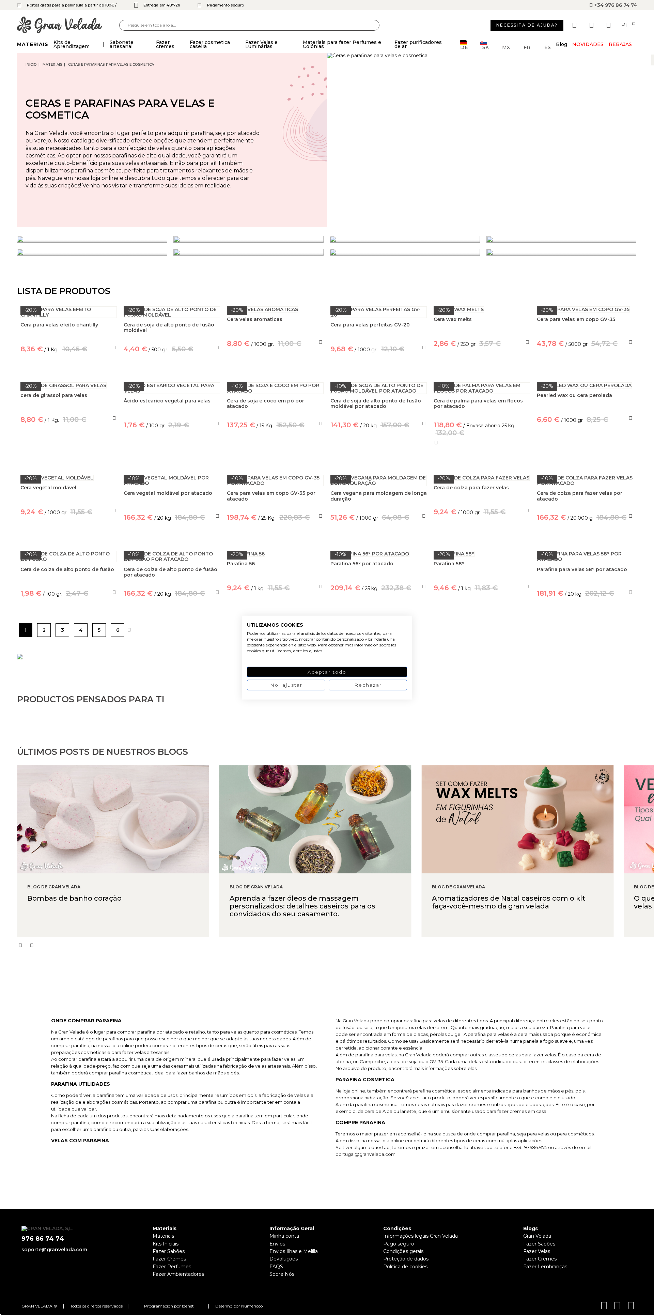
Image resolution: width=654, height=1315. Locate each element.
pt (625, 25)
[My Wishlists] (575, 25)
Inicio (31, 64)
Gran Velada (537, 1236)
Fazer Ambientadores (178, 1274)
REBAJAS (620, 44)
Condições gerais (403, 1251)
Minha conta (284, 1236)
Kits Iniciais (165, 1244)
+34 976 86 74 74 (615, 5)
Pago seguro (398, 1244)
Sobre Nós (281, 1274)
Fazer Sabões (169, 1251)
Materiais (52, 64)
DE (464, 46)
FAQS (276, 1267)
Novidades (588, 44)
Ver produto (68, 451)
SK (485, 46)
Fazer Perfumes (172, 1267)
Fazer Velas (536, 1251)
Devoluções (283, 1259)
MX (506, 46)
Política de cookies (405, 1267)
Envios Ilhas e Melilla (293, 1251)
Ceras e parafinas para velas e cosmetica (111, 64)
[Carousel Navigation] (335, 945)
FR (527, 46)
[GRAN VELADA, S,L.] (68, 25)
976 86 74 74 (42, 1238)
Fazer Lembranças (545, 1267)
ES (547, 46)
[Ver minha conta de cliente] (592, 25)
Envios (277, 1244)
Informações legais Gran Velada (420, 1236)
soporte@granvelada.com (54, 1249)
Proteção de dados (406, 1259)
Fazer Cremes (169, 1259)
